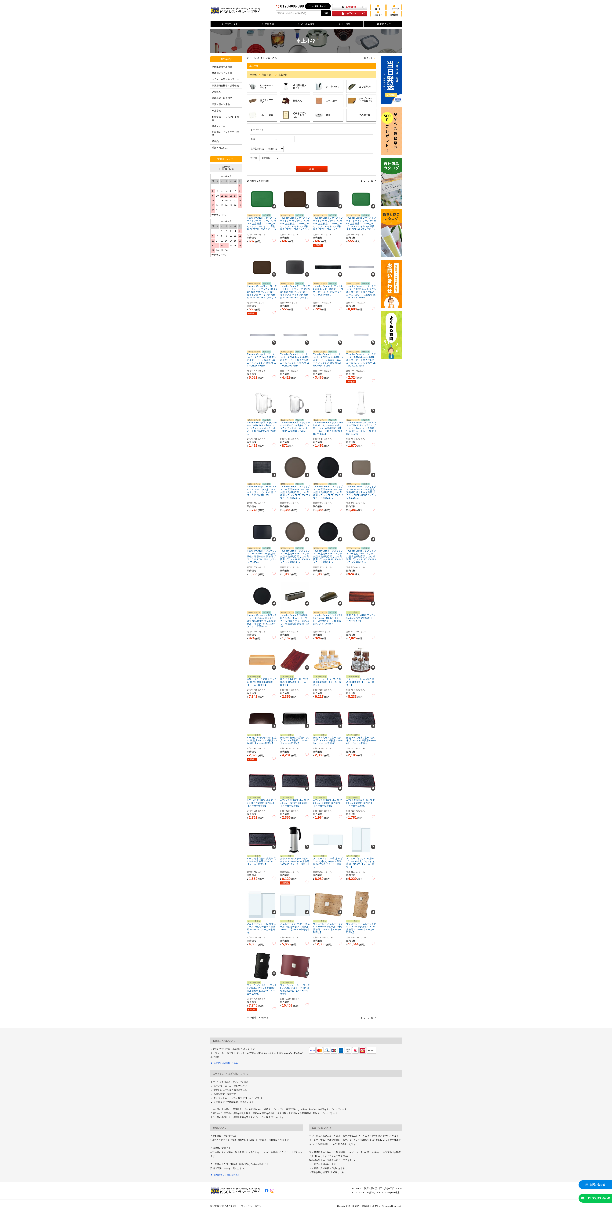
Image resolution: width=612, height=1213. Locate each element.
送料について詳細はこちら (227, 1175)
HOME (253, 74)
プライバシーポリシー (252, 1206)
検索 (326, 13)
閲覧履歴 (394, 15)
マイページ (394, 8)
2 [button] (364, 181)
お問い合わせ (319, 6)
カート (378, 8)
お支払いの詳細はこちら (226, 1063)
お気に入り (377, 15)
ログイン (368, 58)
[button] (375, 181)
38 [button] (372, 181)
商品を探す (267, 74)
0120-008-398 (292, 6)
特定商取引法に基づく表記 (223, 1206)
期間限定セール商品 (222, 66)
